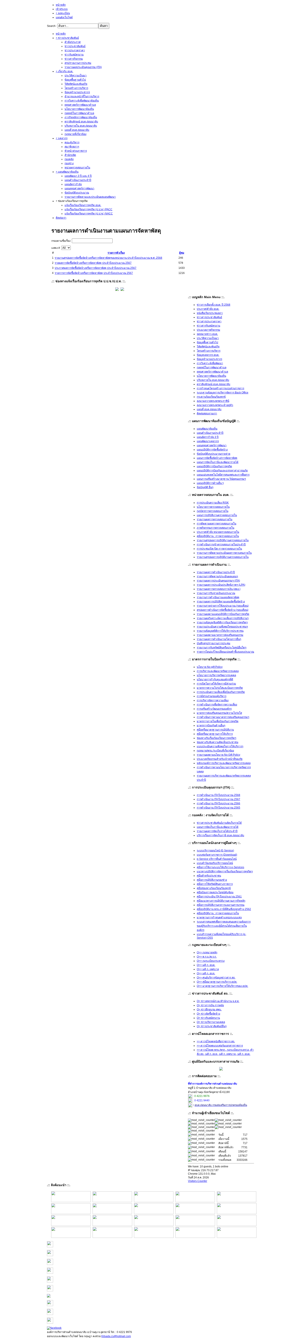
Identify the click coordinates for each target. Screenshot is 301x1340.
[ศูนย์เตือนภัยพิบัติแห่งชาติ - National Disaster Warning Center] (112, 1225)
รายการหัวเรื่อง (116, 252)
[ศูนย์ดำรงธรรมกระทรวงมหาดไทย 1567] (71, 1225)
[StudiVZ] (50, 1246)
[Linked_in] (50, 1314)
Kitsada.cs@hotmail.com (116, 1336)
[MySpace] (50, 1290)
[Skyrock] (50, 1264)
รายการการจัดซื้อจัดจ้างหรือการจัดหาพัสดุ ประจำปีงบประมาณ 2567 (94, 273)
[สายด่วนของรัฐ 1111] (71, 1213)
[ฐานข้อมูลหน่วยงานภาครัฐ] (154, 1225)
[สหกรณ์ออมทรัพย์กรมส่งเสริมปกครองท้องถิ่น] (153, 1201)
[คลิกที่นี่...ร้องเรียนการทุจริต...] (117, 290)
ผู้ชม (181, 252)
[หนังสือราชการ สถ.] (71, 1201)
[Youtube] (48, 1296)
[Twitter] (50, 1322)
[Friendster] (50, 1272)
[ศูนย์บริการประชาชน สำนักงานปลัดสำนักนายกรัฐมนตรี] (195, 1213)
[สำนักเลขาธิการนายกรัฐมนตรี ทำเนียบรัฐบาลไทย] (236, 1213)
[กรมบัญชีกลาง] (71, 1236)
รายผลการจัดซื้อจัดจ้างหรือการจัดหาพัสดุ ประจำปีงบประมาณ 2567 (93, 262)
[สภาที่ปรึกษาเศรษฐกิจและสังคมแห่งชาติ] (112, 1213)
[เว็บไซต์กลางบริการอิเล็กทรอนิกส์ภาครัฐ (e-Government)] (236, 1236)
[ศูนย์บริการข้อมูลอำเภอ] (154, 1213)
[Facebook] (54, 1327)
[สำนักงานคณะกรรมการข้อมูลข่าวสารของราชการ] (236, 1201)
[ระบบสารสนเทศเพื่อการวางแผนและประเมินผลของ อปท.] (154, 1236)
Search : (52, 26)
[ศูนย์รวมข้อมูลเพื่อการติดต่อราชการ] (195, 1225)
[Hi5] (50, 1305)
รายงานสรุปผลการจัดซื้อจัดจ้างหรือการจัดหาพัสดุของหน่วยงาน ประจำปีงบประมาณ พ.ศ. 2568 (108, 257)
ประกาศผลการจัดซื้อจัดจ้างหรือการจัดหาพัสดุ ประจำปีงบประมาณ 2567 (95, 267)
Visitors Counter (197, 1181)
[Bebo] (50, 1255)
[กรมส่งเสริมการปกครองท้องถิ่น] (112, 1201)
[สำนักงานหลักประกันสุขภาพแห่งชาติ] (236, 1225)
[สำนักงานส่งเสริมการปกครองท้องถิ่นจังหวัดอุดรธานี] (195, 1201)
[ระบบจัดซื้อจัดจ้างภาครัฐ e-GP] (112, 1236)
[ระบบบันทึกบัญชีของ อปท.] (195, 1236)
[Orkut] (50, 1281)
